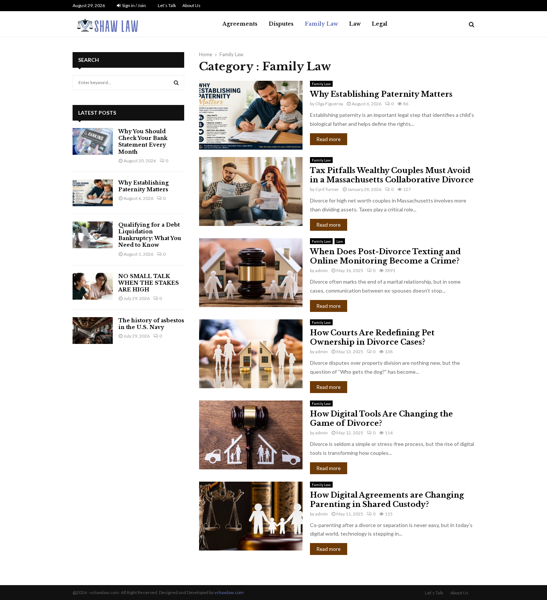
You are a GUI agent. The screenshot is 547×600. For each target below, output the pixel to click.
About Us (191, 5)
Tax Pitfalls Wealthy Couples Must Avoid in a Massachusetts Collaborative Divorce (392, 175)
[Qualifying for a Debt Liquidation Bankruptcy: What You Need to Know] (93, 234)
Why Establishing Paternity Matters (381, 94)
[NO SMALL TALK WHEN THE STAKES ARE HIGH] (93, 286)
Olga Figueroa (329, 103)
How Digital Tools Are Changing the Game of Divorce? (381, 418)
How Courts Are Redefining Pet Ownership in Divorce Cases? (372, 337)
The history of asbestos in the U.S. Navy (151, 324)
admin (321, 270)
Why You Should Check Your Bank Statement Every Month (142, 141)
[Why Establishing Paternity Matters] (93, 192)
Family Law (321, 23)
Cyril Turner (327, 189)
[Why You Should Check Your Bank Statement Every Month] (93, 141)
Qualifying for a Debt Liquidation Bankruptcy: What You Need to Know (149, 235)
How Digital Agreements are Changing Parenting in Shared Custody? (387, 500)
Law (355, 23)
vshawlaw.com (229, 592)
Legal (379, 23)
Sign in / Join (133, 5)
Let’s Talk (167, 5)
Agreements (240, 23)
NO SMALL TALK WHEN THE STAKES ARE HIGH (148, 283)
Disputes (281, 23)
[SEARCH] (176, 82)
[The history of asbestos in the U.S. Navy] (93, 330)
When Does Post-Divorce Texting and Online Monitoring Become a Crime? (385, 256)
